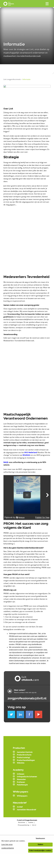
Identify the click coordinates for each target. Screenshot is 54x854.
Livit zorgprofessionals (12, 79)
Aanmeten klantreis (25, 752)
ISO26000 (26, 455)
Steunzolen (21, 779)
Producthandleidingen (26, 760)
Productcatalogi (23, 757)
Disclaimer (21, 822)
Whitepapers (22, 796)
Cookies (30, 822)
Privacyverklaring (23, 825)
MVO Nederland (30, 452)
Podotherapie (22, 785)
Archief (20, 807)
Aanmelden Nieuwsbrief (26, 810)
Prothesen (21, 782)
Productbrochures (24, 755)
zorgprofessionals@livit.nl (27, 698)
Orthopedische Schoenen (27, 777)
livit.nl (34, 825)
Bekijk (5, 462)
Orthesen (20, 774)
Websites (20, 763)
